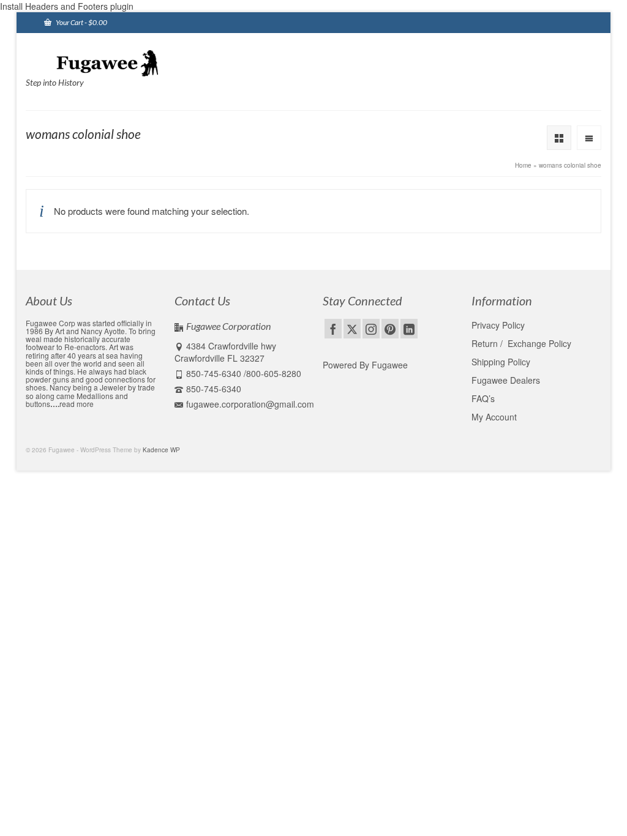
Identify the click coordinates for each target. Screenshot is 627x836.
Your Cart (80, 22)
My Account (494, 417)
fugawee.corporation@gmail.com (250, 404)
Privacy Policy (498, 325)
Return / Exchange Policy (521, 343)
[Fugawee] (115, 62)
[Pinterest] (390, 328)
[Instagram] (371, 328)
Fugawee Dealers (507, 380)
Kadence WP (161, 450)
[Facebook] (333, 328)
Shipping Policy (500, 362)
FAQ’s (483, 398)
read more (76, 403)
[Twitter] (352, 328)
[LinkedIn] (409, 328)
